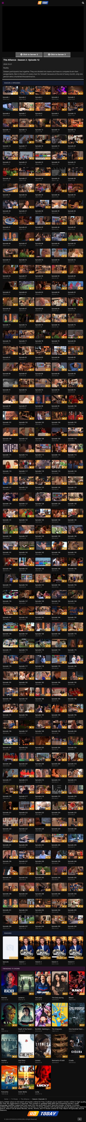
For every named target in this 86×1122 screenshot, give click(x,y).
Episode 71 (6, 325)
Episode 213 (39, 780)
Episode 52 (23, 260)
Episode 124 (56, 487)
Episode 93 (39, 390)
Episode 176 (7, 666)
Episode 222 (23, 812)
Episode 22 (23, 162)
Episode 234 (56, 845)
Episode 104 (56, 422)
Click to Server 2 (30, 54)
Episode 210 (72, 764)
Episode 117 (23, 471)
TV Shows (14, 1099)
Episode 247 (23, 894)
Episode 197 (23, 731)
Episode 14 (55, 130)
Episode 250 (72, 894)
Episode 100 (72, 406)
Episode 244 (56, 878)
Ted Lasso (38, 998)
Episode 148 (39, 569)
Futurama (4, 1092)
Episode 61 (6, 292)
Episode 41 (6, 227)
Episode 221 (7, 812)
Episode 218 (39, 796)
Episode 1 (6, 97)
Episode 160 (72, 601)
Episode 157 (23, 601)
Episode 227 (23, 829)
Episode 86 (6, 374)
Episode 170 (72, 634)
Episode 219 (56, 796)
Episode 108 (39, 439)
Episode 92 (23, 390)
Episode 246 (7, 894)
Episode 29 (55, 178)
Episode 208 (39, 764)
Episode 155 (72, 585)
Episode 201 (7, 747)
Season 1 (22, 962)
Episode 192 (23, 715)
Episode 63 (39, 292)
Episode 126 (7, 504)
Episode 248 (39, 894)
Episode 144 (56, 552)
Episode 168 (39, 634)
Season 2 (38, 962)
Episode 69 (55, 309)
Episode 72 (23, 325)
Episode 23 (39, 162)
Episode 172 (23, 650)
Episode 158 (39, 601)
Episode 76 (6, 341)
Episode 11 (6, 130)
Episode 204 (56, 747)
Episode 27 (23, 178)
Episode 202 (23, 747)
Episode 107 (23, 439)
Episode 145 (72, 552)
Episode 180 (72, 666)
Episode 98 (39, 406)
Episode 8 (38, 113)
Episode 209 (56, 764)
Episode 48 (39, 243)
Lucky (37, 1092)
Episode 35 (72, 195)
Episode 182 (23, 682)
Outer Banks (22, 1092)
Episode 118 (39, 471)
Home (6, 1099)
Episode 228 (39, 829)
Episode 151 (7, 585)
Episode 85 (72, 357)
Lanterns (21, 998)
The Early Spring (58, 998)
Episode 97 (23, 406)
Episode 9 (55, 113)
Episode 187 (23, 699)
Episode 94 (55, 390)
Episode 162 (23, 617)
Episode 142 (23, 552)
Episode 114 (56, 455)
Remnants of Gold (58, 1060)
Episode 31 (6, 195)
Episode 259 (56, 926)
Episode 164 (56, 617)
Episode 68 (39, 309)
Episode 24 (55, 162)
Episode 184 (56, 682)
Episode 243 (39, 878)
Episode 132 (23, 520)
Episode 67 (23, 309)
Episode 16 (6, 146)
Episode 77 (23, 341)
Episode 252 (23, 910)
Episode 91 (6, 390)
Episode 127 (23, 504)
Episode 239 (56, 861)
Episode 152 (23, 585)
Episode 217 (23, 796)
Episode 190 (72, 699)
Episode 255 (72, 910)
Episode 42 (23, 227)
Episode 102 (23, 422)
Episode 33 (39, 195)
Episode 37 (23, 211)
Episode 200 (72, 731)
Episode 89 (55, 374)
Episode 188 (39, 699)
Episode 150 (72, 569)
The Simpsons (57, 1029)
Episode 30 (72, 178)
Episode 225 (72, 812)
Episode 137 (23, 536)
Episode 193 (39, 715)
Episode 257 (23, 926)
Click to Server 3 (58, 54)
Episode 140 (72, 536)
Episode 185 (72, 682)
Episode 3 (38, 97)
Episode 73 (39, 325)
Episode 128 (39, 504)
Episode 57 (23, 276)
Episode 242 (23, 878)
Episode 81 (6, 357)
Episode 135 (72, 520)
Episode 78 (39, 341)
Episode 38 (39, 211)
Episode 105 (72, 422)
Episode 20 (72, 146)
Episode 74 (55, 325)
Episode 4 (55, 97)
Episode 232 (23, 845)
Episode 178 (39, 666)
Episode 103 (39, 422)
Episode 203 (39, 747)
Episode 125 (72, 487)
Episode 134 (56, 520)
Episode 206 (7, 764)
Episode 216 (7, 796)
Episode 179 (56, 666)
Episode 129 (56, 504)
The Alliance (25, 1099)
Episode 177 (23, 666)
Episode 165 (72, 617)
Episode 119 (56, 471)
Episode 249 (56, 894)
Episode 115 (72, 455)
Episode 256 (7, 926)
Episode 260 (72, 926)
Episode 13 (39, 130)
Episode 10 (72, 113)
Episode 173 (39, 650)
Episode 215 (72, 780)
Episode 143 (39, 552)
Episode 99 (55, 406)
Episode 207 (23, 764)
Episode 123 (39, 487)
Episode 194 (56, 715)
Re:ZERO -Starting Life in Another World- (49, 1029)
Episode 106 (7, 439)
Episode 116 (7, 471)
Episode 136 (7, 536)
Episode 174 (56, 650)
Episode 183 (39, 682)
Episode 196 (7, 731)
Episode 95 (72, 390)
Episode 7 (22, 113)
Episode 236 (7, 861)
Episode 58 (39, 276)
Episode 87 (23, 374)
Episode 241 (7, 878)
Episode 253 (39, 910)
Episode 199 (56, 731)
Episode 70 (72, 309)
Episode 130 (72, 504)
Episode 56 (6, 276)
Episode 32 (23, 195)
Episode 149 (56, 569)
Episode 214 (56, 780)
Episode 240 (72, 861)
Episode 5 (71, 97)
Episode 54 (55, 260)
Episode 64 (55, 292)
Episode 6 (6, 113)
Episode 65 (72, 292)
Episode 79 (55, 341)
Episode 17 (23, 146)
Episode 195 (72, 715)
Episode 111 (7, 455)
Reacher (4, 998)
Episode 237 (23, 861)
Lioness (37, 1060)
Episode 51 (6, 260)
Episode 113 (39, 455)
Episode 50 (72, 243)
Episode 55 (72, 260)
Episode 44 (55, 227)
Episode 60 (72, 276)
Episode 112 (23, 455)
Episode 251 (7, 910)
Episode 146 (7, 569)
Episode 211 (7, 780)
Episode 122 (23, 487)
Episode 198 (39, 731)
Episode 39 (55, 211)
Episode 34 (55, 195)
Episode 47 (23, 243)
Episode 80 (72, 341)
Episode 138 (39, 536)
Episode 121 (7, 487)
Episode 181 (7, 682)
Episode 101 (7, 422)
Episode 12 (23, 130)
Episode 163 (39, 617)
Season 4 (71, 962)
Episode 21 (6, 162)
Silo (2, 1029)
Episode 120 (72, 471)
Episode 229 (56, 829)
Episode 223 (39, 812)
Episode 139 (56, 536)
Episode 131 (7, 520)
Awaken (4, 1060)
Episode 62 (23, 292)
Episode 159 (56, 601)
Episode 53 (39, 260)
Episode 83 (39, 357)
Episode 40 (72, 211)
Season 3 (55, 962)
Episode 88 (39, 374)
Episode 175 (72, 650)
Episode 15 (72, 130)
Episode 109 (56, 439)
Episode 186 (7, 699)
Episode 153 (39, 585)
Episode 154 (56, 585)
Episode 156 (7, 601)
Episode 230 (72, 829)
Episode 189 (56, 699)
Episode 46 (6, 243)
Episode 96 (6, 406)
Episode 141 (7, 552)
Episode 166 (7, 634)
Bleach (71, 998)
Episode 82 (23, 357)
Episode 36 (6, 211)
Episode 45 (72, 227)
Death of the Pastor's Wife (27, 1029)
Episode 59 (55, 276)
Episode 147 (23, 569)
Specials (6, 962)
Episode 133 (39, 520)
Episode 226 (7, 829)
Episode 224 (56, 812)
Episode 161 (7, 617)
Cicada (71, 1060)
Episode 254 (56, 910)
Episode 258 (39, 926)
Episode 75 (72, 325)
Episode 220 (72, 796)
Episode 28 (39, 178)
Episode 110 (72, 439)
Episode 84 (55, 357)
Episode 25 (72, 162)
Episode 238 (39, 861)
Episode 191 (7, 715)
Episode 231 (7, 845)
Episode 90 (72, 374)
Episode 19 (55, 146)
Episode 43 (39, 227)
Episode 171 (7, 650)
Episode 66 (6, 309)
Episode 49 (55, 243)
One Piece (21, 1060)
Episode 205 (72, 747)
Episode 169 (56, 634)
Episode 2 (22, 97)
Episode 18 (39, 146)
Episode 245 (72, 878)
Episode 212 (23, 780)
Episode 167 (23, 634)
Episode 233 (39, 845)
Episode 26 (6, 178)
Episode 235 (72, 845)
